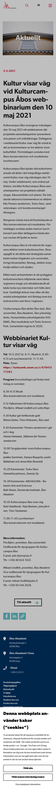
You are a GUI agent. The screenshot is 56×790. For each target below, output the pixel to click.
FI (39, 5)
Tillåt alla (28, 768)
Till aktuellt (24, 602)
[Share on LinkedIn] (14, 616)
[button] (22, 616)
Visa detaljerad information (28, 784)
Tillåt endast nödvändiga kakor (28, 777)
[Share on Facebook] (6, 616)
